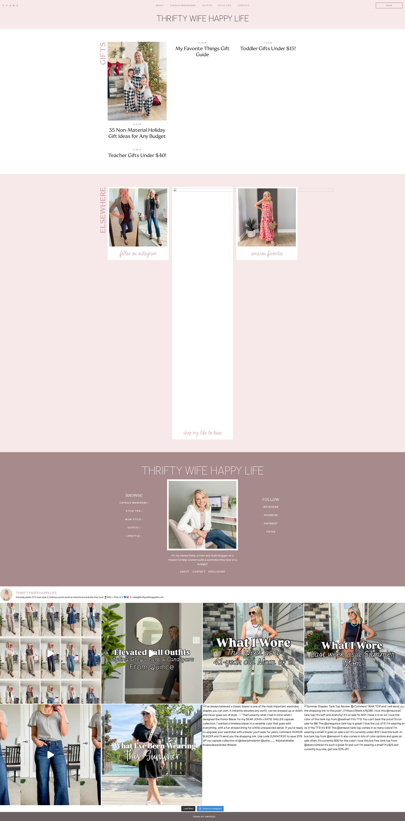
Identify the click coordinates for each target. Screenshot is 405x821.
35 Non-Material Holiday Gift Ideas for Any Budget (137, 133)
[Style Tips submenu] (142, 511)
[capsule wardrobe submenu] (148, 502)
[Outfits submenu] (140, 527)
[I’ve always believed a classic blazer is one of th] (253, 754)
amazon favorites (267, 253)
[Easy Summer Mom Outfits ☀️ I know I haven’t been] (151, 754)
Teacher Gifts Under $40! (137, 155)
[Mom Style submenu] (142, 519)
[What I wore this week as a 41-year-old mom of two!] (253, 653)
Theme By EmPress (204, 817)
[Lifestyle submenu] (141, 536)
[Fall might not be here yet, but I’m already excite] (151, 653)
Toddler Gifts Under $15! (268, 48)
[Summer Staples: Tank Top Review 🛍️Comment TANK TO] (354, 754)
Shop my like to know (202, 432)
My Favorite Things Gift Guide (202, 51)
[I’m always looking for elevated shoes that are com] (50, 754)
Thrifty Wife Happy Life (202, 18)
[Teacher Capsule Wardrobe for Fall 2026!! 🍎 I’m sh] (50, 653)
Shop (389, 5)
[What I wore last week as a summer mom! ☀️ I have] (354, 653)
